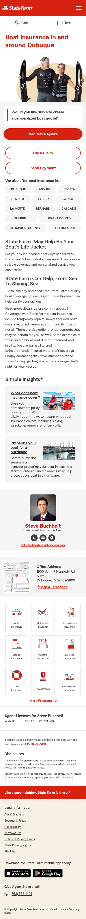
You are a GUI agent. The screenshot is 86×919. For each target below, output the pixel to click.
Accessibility (12, 826)
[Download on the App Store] (17, 873)
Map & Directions (53, 587)
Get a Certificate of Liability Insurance (43, 545)
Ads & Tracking (14, 814)
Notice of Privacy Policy (19, 839)
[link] (21, 8)
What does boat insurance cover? (25, 395)
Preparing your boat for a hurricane (23, 447)
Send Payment (43, 168)
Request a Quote (43, 134)
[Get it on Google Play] (48, 873)
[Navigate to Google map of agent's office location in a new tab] (51, 537)
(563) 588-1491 (36, 744)
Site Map (10, 851)
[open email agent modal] (43, 538)
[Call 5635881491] (34, 537)
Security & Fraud (15, 820)
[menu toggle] (79, 8)
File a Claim (43, 153)
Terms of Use (12, 833)
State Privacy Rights (17, 845)
